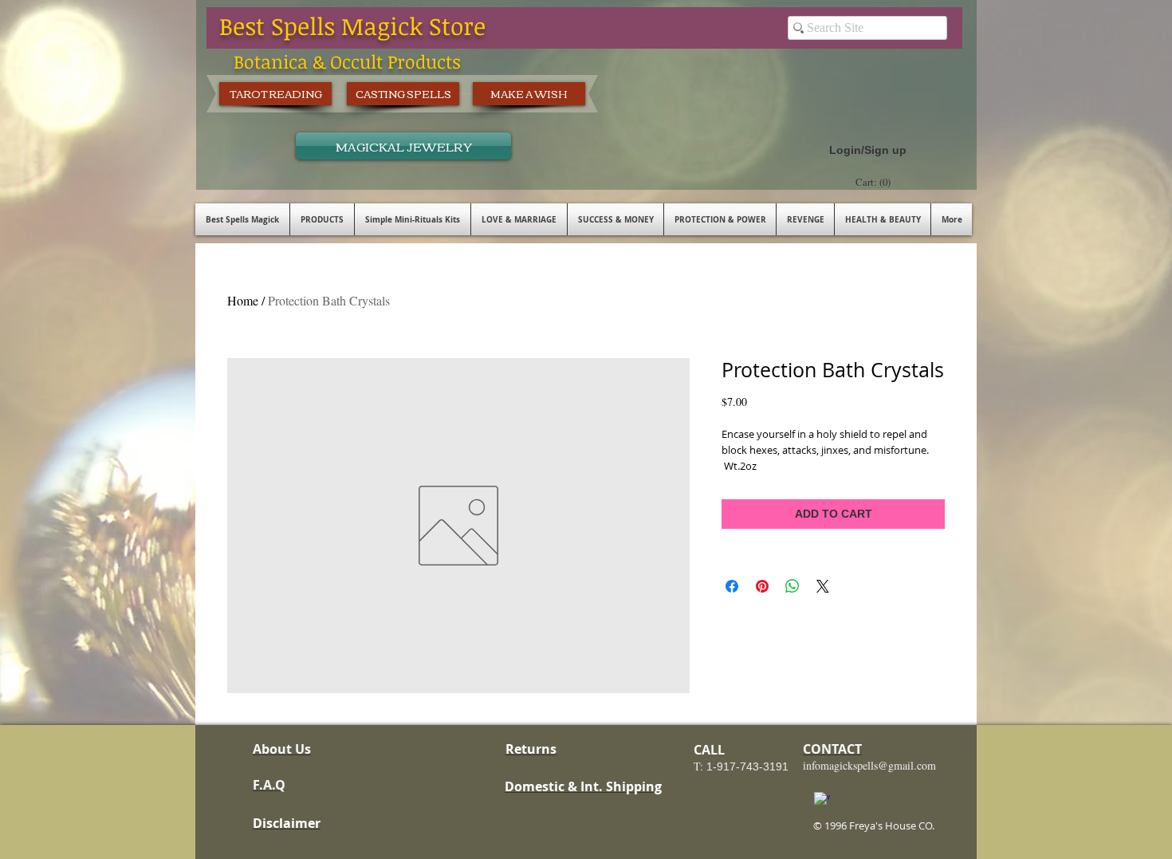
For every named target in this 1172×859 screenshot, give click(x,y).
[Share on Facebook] (731, 586)
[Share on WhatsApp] (792, 586)
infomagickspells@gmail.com (869, 765)
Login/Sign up (868, 150)
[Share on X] (822, 586)
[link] (875, 182)
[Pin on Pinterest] (762, 586)
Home (242, 300)
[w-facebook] (822, 800)
